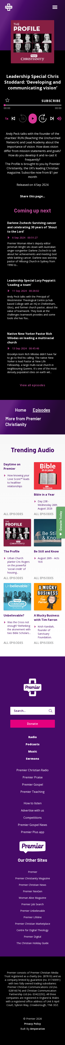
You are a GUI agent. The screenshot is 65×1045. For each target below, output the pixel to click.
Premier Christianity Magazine (32, 878)
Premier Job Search (32, 904)
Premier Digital (32, 936)
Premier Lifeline (32, 917)
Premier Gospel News (32, 825)
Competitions (32, 818)
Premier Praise (33, 777)
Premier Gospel (32, 784)
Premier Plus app (32, 832)
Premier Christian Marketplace (32, 923)
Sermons (32, 759)
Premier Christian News (32, 885)
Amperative (37, 1028)
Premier (32, 872)
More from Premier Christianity (23, 421)
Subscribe (51, 101)
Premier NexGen (32, 891)
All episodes (13, 514)
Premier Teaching (32, 792)
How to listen (33, 803)
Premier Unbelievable (32, 910)
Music (32, 751)
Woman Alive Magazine (32, 897)
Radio (32, 737)
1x (6, 119)
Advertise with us (32, 810)
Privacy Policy (32, 1023)
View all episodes (32, 385)
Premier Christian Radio (32, 770)
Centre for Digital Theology (32, 930)
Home (20, 409)
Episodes (41, 409)
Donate (32, 724)
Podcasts (33, 744)
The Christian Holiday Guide (32, 943)
